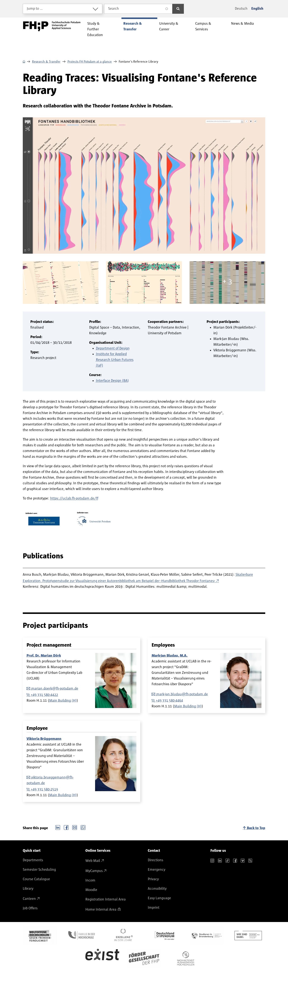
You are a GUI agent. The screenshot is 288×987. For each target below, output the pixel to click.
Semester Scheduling (39, 870)
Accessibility (157, 889)
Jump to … (35, 9)
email (74, 827)
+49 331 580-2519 (44, 789)
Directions (155, 860)
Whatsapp (83, 827)
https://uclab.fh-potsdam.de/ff (74, 498)
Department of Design (113, 348)
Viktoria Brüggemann (44, 739)
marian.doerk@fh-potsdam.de (54, 688)
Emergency (156, 870)
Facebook (66, 827)
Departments (33, 860)
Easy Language (159, 898)
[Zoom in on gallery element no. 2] (144, 282)
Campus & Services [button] (203, 26)
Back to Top (256, 828)
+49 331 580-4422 (44, 695)
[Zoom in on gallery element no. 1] (60, 282)
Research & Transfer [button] (132, 26)
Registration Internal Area (105, 899)
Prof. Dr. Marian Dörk (44, 656)
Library (28, 889)
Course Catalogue (36, 879)
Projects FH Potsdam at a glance (89, 61)
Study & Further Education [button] (95, 29)
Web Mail (92, 861)
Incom (90, 880)
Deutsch (241, 9)
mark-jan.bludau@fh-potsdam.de (182, 694)
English (257, 9)
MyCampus (94, 871)
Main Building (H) (63, 701)
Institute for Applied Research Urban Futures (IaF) (114, 359)
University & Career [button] (168, 26)
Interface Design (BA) (112, 381)
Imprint (153, 908)
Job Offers (30, 908)
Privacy (153, 879)
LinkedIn (57, 827)
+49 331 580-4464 (169, 701)
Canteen (29, 899)
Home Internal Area (100, 909)
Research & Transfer (46, 61)
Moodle (91, 890)
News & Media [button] (242, 24)
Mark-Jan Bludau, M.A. (169, 656)
